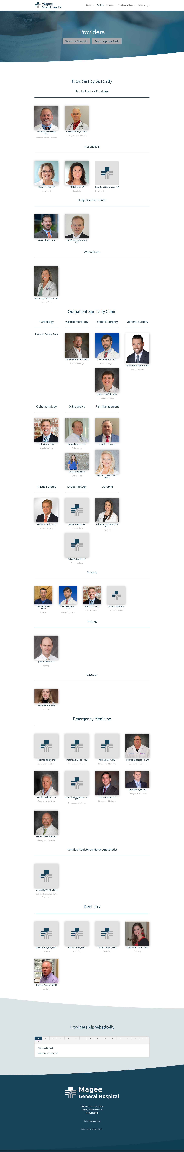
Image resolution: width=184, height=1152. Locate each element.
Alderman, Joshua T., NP (48, 1053)
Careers (140, 6)
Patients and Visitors (125, 6)
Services (110, 6)
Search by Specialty (76, 41)
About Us (88, 6)
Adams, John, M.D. (45, 1048)
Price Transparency (92, 1121)
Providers (100, 6)
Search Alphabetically (106, 41)
